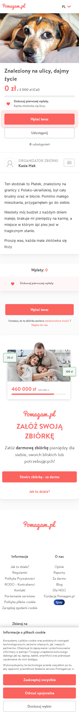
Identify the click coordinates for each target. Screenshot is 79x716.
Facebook (8, 535)
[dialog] (39, 671)
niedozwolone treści (57, 321)
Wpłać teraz (39, 119)
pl (64, 6)
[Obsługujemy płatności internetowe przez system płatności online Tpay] (59, 602)
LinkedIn (45, 535)
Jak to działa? (39, 491)
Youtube (70, 535)
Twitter (20, 535)
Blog (59, 584)
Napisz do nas (39, 325)
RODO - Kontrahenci (20, 584)
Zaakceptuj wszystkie (39, 679)
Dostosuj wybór (39, 706)
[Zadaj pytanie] (69, 163)
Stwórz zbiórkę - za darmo (39, 476)
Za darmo (59, 578)
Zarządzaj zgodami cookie (19, 608)
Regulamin (19, 572)
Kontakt (19, 590)
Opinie (59, 567)
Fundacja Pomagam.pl (59, 596)
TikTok (58, 535)
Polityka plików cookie (20, 602)
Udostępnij (39, 132)
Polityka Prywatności (20, 578)
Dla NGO (59, 590)
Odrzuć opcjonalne (39, 693)
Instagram (33, 535)
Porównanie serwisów (20, 596)
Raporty (59, 572)
